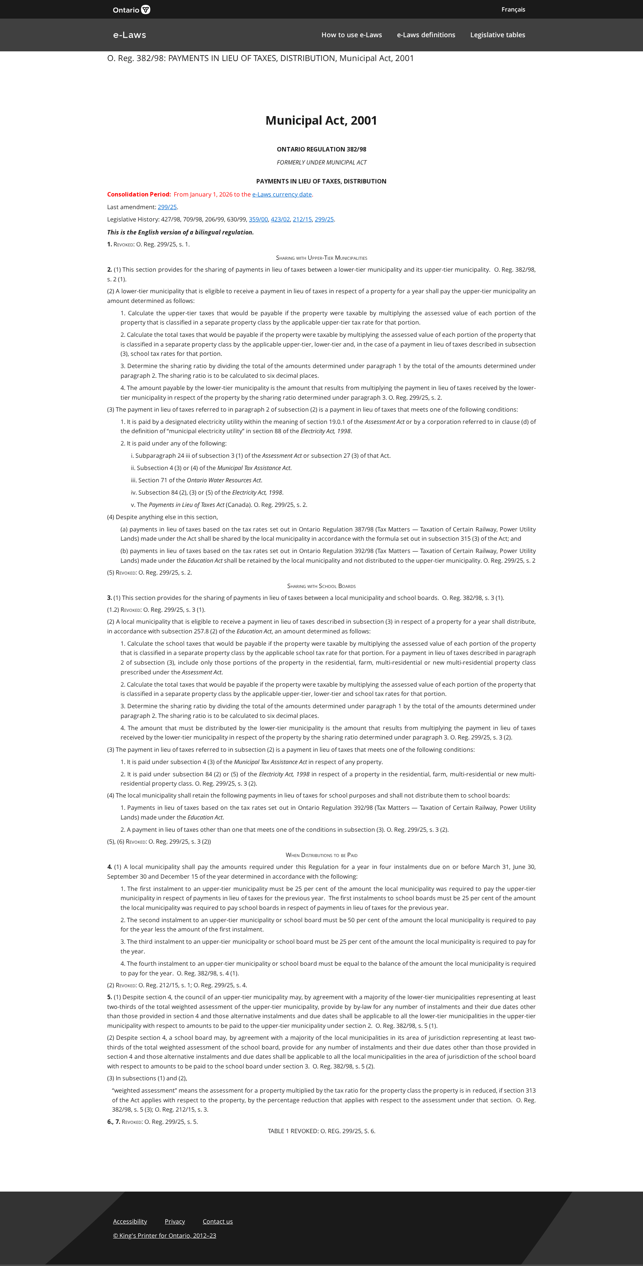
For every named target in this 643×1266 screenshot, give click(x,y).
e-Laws (129, 34)
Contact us (218, 1221)
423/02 (280, 219)
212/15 (302, 219)
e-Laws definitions (426, 34)
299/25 (167, 207)
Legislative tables (497, 34)
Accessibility (130, 1221)
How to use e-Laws (352, 34)
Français (513, 9)
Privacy (175, 1221)
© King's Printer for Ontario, (164, 1235)
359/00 (258, 219)
